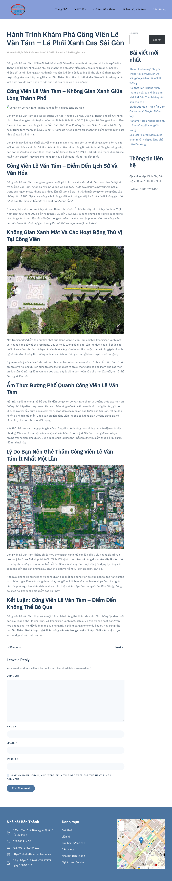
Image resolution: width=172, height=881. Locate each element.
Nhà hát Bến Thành (73, 855)
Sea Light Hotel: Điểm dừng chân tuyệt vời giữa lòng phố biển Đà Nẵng (146, 139)
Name (11, 726)
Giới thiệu (67, 830)
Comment (13, 675)
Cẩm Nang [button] (159, 9)
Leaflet (143, 867)
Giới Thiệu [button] (80, 9)
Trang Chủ (61, 9)
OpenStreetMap (157, 867)
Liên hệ (66, 836)
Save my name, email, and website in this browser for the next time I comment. (59, 777)
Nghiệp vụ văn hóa (73, 862)
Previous (15, 647)
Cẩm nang (68, 849)
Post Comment (21, 788)
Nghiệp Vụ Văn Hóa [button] (134, 9)
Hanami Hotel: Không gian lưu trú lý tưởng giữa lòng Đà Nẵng (147, 125)
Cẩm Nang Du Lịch (75, 52)
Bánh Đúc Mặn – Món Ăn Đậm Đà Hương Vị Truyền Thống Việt (147, 111)
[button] (141, 840)
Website (12, 759)
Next (118, 647)
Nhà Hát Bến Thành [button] (104, 9)
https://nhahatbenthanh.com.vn (32, 854)
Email (12, 743)
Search (134, 33)
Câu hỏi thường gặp (73, 843)
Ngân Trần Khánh (27, 52)
